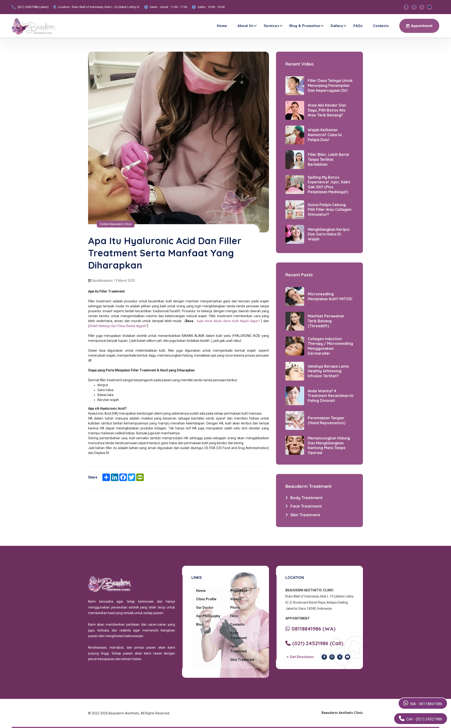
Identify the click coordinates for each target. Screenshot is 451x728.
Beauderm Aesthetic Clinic (342, 713)
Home (222, 26)
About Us (245, 26)
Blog (199, 624)
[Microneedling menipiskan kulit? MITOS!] (294, 296)
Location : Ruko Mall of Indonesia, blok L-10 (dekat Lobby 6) (99, 7)
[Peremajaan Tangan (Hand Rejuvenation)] (294, 420)
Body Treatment (238, 635)
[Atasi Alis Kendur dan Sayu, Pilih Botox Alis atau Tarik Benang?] (294, 110)
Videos (235, 599)
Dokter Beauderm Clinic (116, 224)
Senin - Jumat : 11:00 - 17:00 (168, 7)
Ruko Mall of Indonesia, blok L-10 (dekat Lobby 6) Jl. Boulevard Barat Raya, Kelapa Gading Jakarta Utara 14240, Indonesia (319, 602)
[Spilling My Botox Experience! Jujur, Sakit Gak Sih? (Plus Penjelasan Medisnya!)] (294, 184)
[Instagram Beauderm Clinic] (414, 7)
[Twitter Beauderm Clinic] (421, 7)
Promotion (238, 591)
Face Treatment (238, 648)
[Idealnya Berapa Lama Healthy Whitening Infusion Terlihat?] (294, 371)
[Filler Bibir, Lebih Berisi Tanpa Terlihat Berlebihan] (294, 159)
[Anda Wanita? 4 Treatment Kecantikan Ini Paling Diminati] (294, 395)
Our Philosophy (208, 616)
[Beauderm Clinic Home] (33, 26)
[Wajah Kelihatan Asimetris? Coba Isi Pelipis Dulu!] (294, 134)
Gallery (336, 26)
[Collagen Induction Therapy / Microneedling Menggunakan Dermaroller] (294, 346)
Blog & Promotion (304, 26)
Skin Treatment (242, 660)
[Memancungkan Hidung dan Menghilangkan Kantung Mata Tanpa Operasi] (294, 445)
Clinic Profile (206, 599)
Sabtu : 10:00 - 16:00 (211, 7)
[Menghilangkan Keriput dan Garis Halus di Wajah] (294, 234)
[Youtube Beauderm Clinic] (429, 7)
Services (271, 26)
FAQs (358, 26)
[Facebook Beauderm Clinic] (406, 7)
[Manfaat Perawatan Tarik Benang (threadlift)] (294, 321)
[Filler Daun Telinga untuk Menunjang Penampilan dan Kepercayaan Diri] (294, 85)
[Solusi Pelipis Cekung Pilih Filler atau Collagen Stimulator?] (294, 209)
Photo (235, 607)
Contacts (381, 26)
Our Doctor (205, 607)
